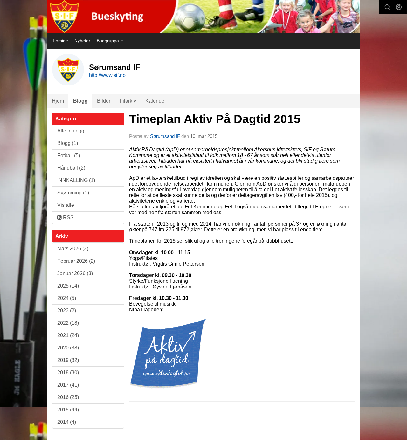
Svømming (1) (73, 192)
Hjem (58, 101)
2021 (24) (68, 335)
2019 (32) (68, 360)
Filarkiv (128, 101)
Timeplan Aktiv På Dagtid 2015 (214, 118)
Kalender (155, 101)
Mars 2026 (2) (72, 248)
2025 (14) (68, 285)
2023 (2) (66, 310)
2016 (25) (68, 397)
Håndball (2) (71, 168)
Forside (60, 40)
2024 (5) (66, 298)
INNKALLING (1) (76, 180)
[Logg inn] (398, 7)
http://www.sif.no (107, 75)
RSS (68, 217)
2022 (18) (68, 323)
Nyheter (82, 40)
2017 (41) (68, 385)
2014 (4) (66, 422)
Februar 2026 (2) (76, 261)
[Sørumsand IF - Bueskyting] (203, 16)
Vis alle (65, 205)
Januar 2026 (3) (75, 273)
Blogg (80, 101)
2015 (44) (68, 409)
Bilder (103, 101)
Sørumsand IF (165, 136)
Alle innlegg (70, 130)
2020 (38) (68, 347)
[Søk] (387, 7)
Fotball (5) (68, 155)
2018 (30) (68, 372)
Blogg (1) (67, 143)
